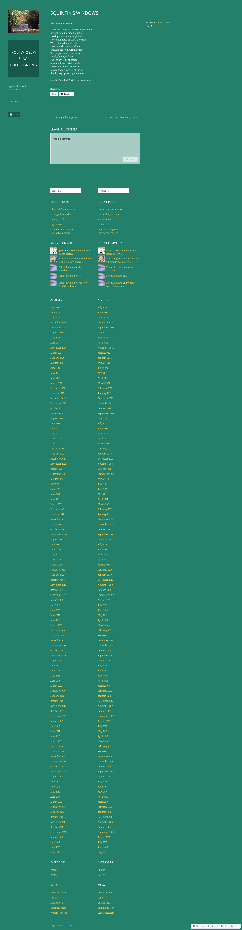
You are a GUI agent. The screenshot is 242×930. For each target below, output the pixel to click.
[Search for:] (65, 190)
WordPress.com (58, 912)
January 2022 (57, 453)
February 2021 (57, 509)
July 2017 (55, 726)
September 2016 (58, 771)
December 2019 (58, 579)
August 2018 (56, 660)
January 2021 (57, 514)
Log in (53, 897)
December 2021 (58, 458)
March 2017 (56, 741)
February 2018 (57, 690)
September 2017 (58, 716)
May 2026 (55, 317)
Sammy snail (57, 219)
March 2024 (56, 352)
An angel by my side (60, 214)
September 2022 (58, 413)
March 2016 (56, 801)
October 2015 (56, 827)
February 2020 (57, 569)
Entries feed (56, 902)
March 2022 (56, 443)
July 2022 (55, 423)
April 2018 (55, 680)
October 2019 (56, 589)
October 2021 (56, 468)
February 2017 (57, 746)
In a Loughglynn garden (65, 117)
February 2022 (57, 448)
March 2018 (56, 685)
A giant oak (56, 224)
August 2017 (56, 721)
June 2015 (55, 847)
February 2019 (57, 630)
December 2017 (58, 700)
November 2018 (58, 645)
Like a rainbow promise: (63, 209)
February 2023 (57, 388)
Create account (58, 892)
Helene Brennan (67, 267)
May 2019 (55, 615)
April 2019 (55, 620)
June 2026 (55, 312)
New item (13, 101)
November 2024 (58, 347)
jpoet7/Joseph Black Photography (24, 58)
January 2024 (57, 357)
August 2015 (56, 837)
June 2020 (55, 549)
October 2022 (57, 408)
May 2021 (55, 494)
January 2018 (57, 695)
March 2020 (56, 564)
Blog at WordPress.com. (61, 925)
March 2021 (56, 504)
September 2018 (58, 655)
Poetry (158, 26)
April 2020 (55, 559)
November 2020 (58, 524)
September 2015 (58, 832)
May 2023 (55, 372)
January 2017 (57, 751)
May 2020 (55, 554)
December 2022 (58, 398)
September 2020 (58, 534)
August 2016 (56, 776)
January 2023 (57, 393)
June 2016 (55, 786)
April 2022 (55, 438)
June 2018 (55, 670)
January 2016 (57, 811)
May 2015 (55, 852)
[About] (17, 114)
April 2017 (55, 736)
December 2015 (58, 816)
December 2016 (58, 756)
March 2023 (56, 383)
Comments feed (58, 907)
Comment (130, 159)
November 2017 (58, 705)
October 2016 (56, 766)
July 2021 (55, 483)
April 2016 (55, 796)
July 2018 (55, 665)
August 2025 (56, 332)
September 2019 (58, 594)
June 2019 (55, 610)
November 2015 (58, 821)
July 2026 (55, 307)
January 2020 (57, 574)
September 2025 (58, 327)
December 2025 (58, 322)
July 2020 (55, 544)
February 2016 (57, 806)
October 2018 (56, 650)
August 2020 (56, 539)
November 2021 (58, 463)
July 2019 (55, 605)
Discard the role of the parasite (121, 117)
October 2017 (56, 710)
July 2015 (55, 842)
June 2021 (55, 489)
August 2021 (56, 478)
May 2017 (55, 731)
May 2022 (55, 433)
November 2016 (58, 761)
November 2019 (58, 584)
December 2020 (58, 519)
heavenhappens (67, 258)
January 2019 (57, 635)
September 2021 (58, 473)
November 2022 (58, 403)
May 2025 (55, 337)
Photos (54, 869)
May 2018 (55, 675)
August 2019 (56, 600)
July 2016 (55, 781)
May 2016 (55, 791)
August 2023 (56, 362)
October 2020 (57, 529)
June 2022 (55, 428)
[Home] (11, 114)
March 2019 (56, 625)
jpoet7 (62, 250)
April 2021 (55, 499)
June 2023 (55, 367)
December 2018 (58, 640)
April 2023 (55, 378)
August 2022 (56, 418)
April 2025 (55, 342)
